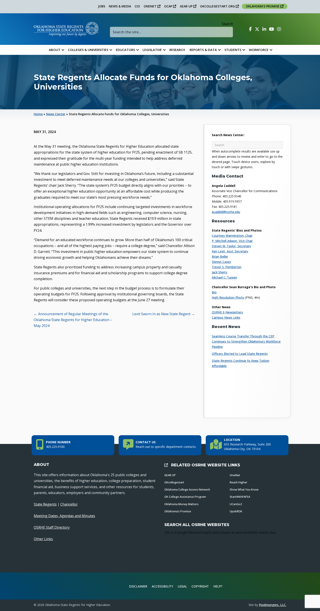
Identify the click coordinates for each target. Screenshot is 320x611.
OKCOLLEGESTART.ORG (218, 6)
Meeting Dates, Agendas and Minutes (64, 515)
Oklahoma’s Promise (177, 511)
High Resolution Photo (228, 297)
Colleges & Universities (88, 49)
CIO (137, 6)
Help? (217, 586)
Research (177, 49)
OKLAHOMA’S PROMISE (263, 6)
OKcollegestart (174, 482)
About (54, 49)
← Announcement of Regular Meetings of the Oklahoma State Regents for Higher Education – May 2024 (73, 319)
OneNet (235, 475)
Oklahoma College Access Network (187, 489)
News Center (55, 114)
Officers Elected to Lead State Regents (240, 354)
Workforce (258, 49)
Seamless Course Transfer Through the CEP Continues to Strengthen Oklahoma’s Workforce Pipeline (246, 341)
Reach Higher (238, 482)
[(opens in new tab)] (272, 585)
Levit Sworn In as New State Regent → (163, 313)
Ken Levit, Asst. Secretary (230, 251)
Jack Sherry (219, 272)
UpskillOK (236, 511)
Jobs (101, 6)
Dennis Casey (221, 262)
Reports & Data (203, 49)
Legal (182, 586)
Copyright (200, 586)
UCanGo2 (236, 504)
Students (232, 49)
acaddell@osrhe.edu (226, 212)
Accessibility (162, 586)
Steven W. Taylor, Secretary (231, 246)
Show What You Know (244, 489)
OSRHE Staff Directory (52, 527)
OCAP (168, 6)
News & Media (120, 6)
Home (38, 114)
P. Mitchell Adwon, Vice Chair (232, 241)
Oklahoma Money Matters (181, 504)
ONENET (150, 6)
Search (227, 23)
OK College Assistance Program (185, 497)
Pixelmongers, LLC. (272, 605)
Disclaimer (138, 586)
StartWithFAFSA (240, 497)
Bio (214, 292)
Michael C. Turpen (224, 277)
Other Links (43, 539)
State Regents (45, 504)
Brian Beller (220, 256)
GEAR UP (186, 6)
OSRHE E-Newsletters (227, 312)
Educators (125, 49)
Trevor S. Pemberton (226, 267)
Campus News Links (226, 317)
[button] (63, 50)
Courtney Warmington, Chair (232, 236)
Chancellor (69, 504)
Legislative (152, 49)
